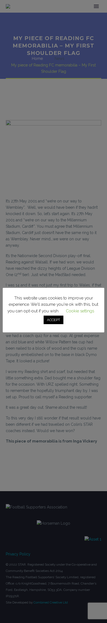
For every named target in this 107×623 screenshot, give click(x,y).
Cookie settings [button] (80, 310)
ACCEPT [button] (53, 320)
